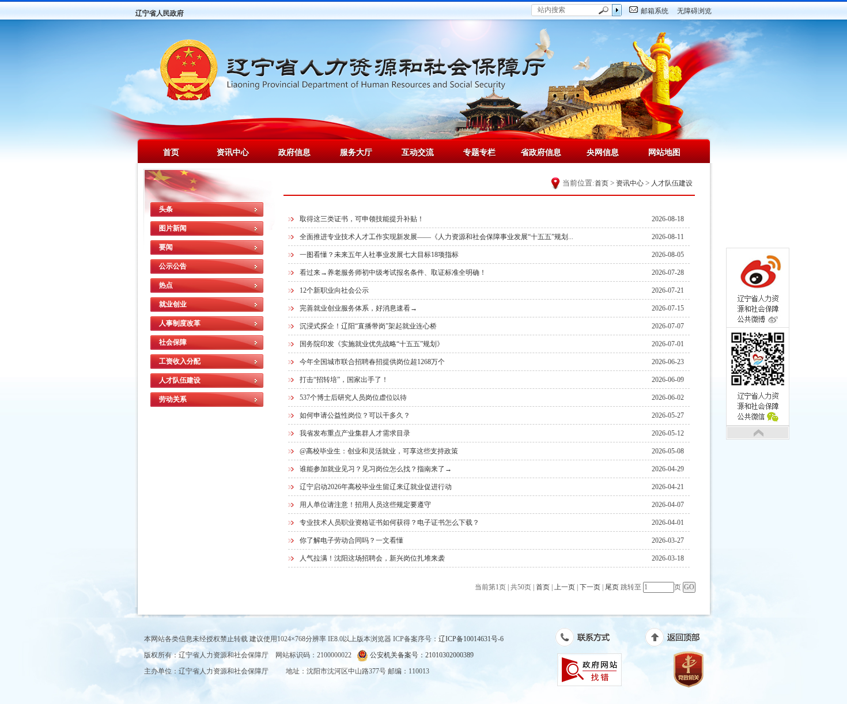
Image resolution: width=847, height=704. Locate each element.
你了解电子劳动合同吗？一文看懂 (351, 540)
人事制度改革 (180, 323)
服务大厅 (356, 152)
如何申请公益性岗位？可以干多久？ (355, 415)
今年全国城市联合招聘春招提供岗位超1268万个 (372, 362)
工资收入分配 (180, 361)
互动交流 (418, 152)
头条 (166, 209)
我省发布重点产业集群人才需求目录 (355, 433)
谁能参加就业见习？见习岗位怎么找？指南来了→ (376, 469)
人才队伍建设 (180, 380)
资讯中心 (233, 152)
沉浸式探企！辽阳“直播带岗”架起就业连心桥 (368, 326)
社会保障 (173, 342)
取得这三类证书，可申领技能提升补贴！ (362, 219)
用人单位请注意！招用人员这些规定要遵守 (365, 505)
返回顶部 (678, 639)
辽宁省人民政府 (159, 13)
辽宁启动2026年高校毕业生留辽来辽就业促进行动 (376, 487)
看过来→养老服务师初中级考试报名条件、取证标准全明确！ (393, 272)
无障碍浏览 (694, 11)
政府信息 (294, 152)
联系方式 (588, 639)
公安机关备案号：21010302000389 (421, 655)
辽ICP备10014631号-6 (471, 639)
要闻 (166, 247)
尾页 (612, 587)
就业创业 (173, 304)
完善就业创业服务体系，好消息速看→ (358, 308)
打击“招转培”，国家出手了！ (344, 380)
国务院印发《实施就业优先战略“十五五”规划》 (372, 344)
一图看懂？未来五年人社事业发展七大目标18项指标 (379, 255)
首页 (171, 152)
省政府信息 (541, 152)
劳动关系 (173, 399)
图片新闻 (173, 228)
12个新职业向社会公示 (334, 290)
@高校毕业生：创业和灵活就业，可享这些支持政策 (379, 451)
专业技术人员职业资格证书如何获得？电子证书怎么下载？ (389, 522)
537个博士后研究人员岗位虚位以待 (353, 397)
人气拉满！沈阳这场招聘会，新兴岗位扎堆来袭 (372, 558)
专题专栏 (479, 152)
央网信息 (603, 152)
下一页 (590, 587)
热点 (166, 285)
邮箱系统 (654, 11)
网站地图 (664, 152)
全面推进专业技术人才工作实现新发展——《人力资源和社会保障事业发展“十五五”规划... (436, 237)
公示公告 (173, 266)
